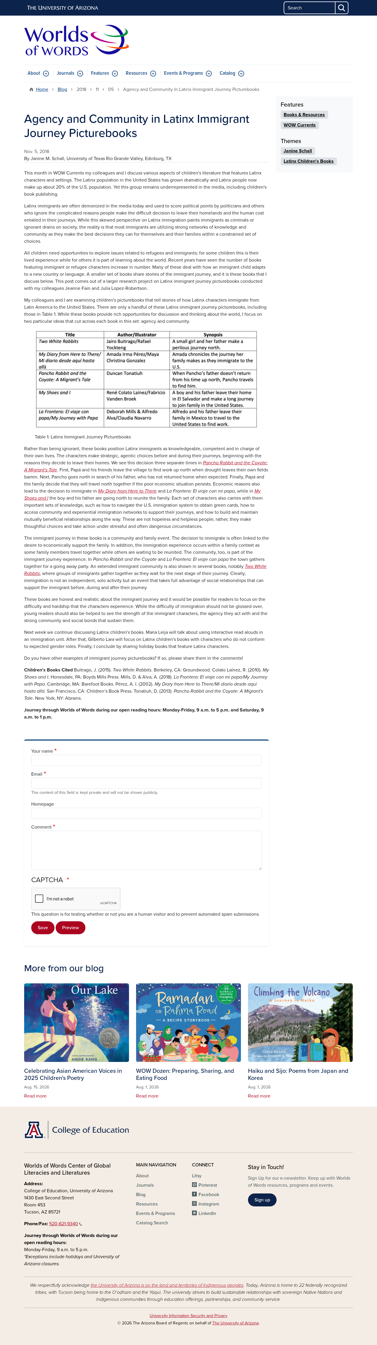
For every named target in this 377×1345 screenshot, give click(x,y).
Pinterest (208, 1185)
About (34, 73)
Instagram (209, 1204)
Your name (42, 751)
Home (42, 89)
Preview (70, 928)
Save (43, 928)
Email (36, 774)
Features (100, 73)
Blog (62, 89)
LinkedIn (207, 1213)
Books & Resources (304, 115)
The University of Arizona (235, 1323)
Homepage (42, 804)
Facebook (209, 1195)
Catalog (227, 73)
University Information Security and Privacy (188, 1315)
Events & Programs (183, 73)
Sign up (262, 1200)
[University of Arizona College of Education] (76, 1130)
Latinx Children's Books (309, 161)
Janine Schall (298, 151)
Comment (41, 827)
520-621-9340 (63, 1224)
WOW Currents (300, 125)
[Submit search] (341, 7)
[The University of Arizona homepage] (63, 8)
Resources (136, 73)
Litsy (196, 1176)
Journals (65, 73)
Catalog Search (152, 1223)
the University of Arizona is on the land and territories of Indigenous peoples (167, 1285)
